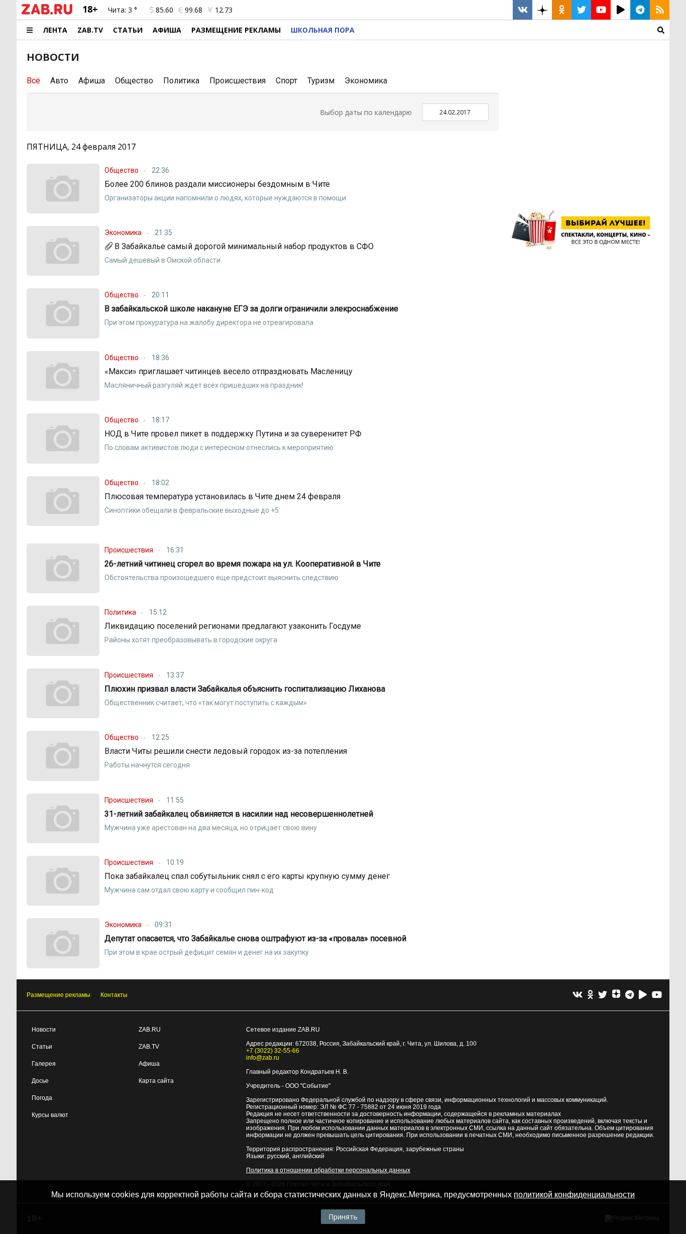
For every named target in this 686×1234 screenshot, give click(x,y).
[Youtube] (656, 995)
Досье (40, 1080)
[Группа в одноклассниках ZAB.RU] (561, 10)
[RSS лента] (659, 10)
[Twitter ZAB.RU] (581, 10)
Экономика (366, 80)
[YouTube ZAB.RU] (601, 10)
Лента (55, 30)
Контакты (114, 994)
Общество (134, 80)
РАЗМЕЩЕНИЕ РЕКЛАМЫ (236, 30)
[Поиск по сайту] (514, 30)
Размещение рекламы (58, 994)
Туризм (320, 80)
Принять (343, 1216)
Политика (181, 80)
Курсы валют (50, 1114)
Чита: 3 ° (122, 10)
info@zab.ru (262, 1057)
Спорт (286, 80)
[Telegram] (629, 995)
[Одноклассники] (590, 995)
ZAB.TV (90, 30)
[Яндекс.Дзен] (616, 994)
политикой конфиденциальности (574, 1194)
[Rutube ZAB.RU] (620, 10)
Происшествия (237, 80)
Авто (59, 80)
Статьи (128, 30)
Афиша (167, 30)
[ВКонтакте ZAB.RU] (522, 10)
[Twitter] (603, 995)
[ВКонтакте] (577, 995)
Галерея (44, 1063)
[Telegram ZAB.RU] (640, 10)
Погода (42, 1097)
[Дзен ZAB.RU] (542, 10)
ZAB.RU (150, 1029)
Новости (44, 1029)
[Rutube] (642, 995)
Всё (33, 80)
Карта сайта (156, 1080)
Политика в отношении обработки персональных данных (328, 1170)
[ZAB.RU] (47, 12)
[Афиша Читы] (584, 253)
